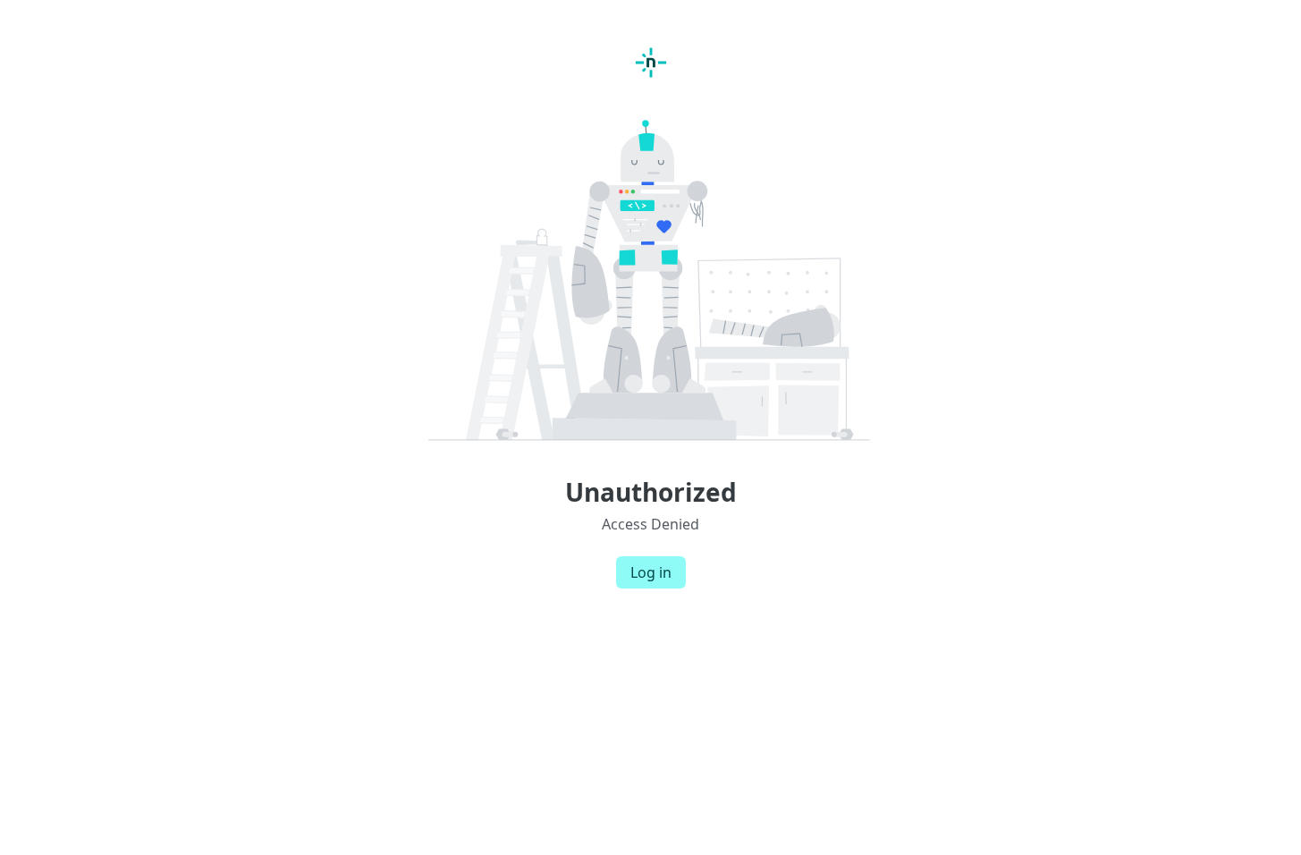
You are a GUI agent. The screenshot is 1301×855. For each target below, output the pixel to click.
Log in (651, 572)
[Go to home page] (650, 62)
